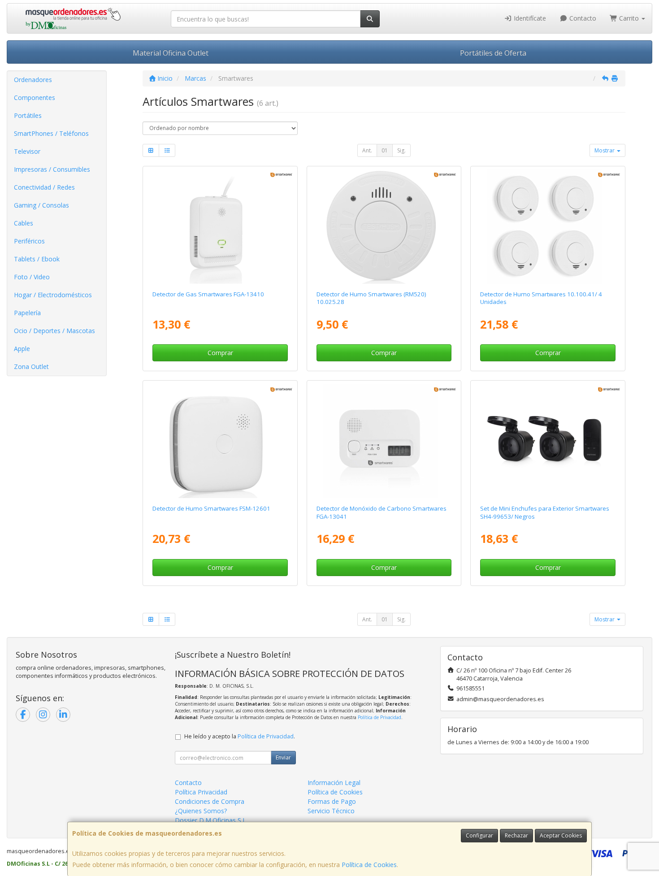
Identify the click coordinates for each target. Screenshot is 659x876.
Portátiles (28, 115)
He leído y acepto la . (239, 736)
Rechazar (516, 835)
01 (385, 150)
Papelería (27, 312)
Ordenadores (33, 79)
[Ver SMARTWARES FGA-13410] (220, 226)
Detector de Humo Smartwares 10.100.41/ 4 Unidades (541, 298)
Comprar (220, 352)
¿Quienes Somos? (201, 811)
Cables (23, 223)
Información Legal (334, 782)
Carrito (629, 18)
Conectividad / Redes (44, 187)
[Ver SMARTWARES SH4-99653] (548, 440)
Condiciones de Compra (209, 801)
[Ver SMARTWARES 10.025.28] (384, 226)
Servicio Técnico (331, 811)
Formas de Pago (332, 801)
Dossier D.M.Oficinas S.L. (211, 820)
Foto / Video (32, 277)
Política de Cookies (369, 864)
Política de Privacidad (379, 717)
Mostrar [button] (605, 150)
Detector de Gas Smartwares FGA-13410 (208, 294)
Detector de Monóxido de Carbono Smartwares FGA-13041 (381, 512)
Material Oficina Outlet (170, 53)
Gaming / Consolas (41, 205)
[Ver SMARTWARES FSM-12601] (220, 440)
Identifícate (529, 18)
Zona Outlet (31, 366)
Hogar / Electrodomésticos (53, 295)
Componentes (34, 97)
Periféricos (29, 241)
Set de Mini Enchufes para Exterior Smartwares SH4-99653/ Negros (544, 512)
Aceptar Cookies (561, 835)
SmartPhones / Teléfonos (51, 133)
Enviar (283, 757)
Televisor (27, 151)
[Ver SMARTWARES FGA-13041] (384, 440)
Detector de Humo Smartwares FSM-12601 (211, 508)
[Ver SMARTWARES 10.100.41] (548, 226)
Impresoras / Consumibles (52, 169)
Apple (22, 348)
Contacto (582, 18)
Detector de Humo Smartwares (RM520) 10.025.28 (371, 298)
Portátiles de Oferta (493, 53)
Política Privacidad (201, 792)
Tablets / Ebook (37, 259)
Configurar (479, 835)
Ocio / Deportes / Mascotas (54, 330)
